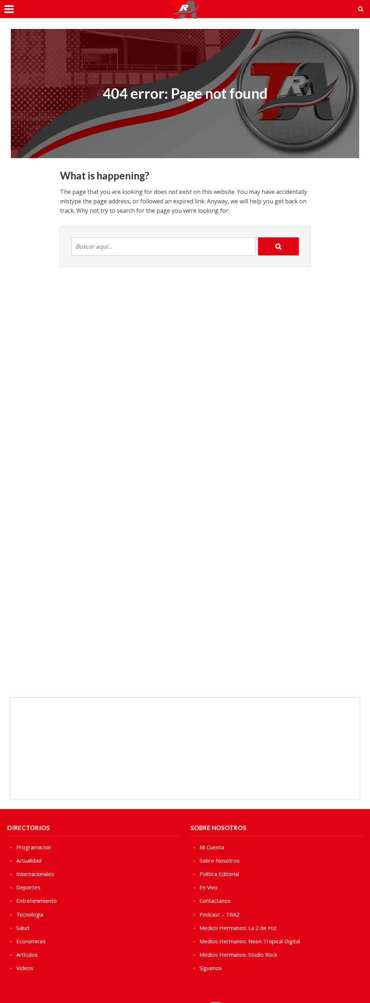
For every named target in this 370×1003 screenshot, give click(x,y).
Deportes (28, 887)
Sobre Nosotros (219, 860)
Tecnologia (29, 914)
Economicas (31, 941)
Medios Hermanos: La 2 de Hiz (237, 927)
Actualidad (29, 860)
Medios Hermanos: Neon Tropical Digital (249, 941)
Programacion (33, 847)
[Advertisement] (185, 748)
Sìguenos (210, 968)
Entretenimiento (36, 900)
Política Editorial (219, 873)
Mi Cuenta (211, 847)
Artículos (27, 954)
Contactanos (215, 900)
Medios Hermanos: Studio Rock (238, 954)
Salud (22, 927)
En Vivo (208, 887)
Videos (24, 968)
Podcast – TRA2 (219, 914)
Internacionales (35, 873)
